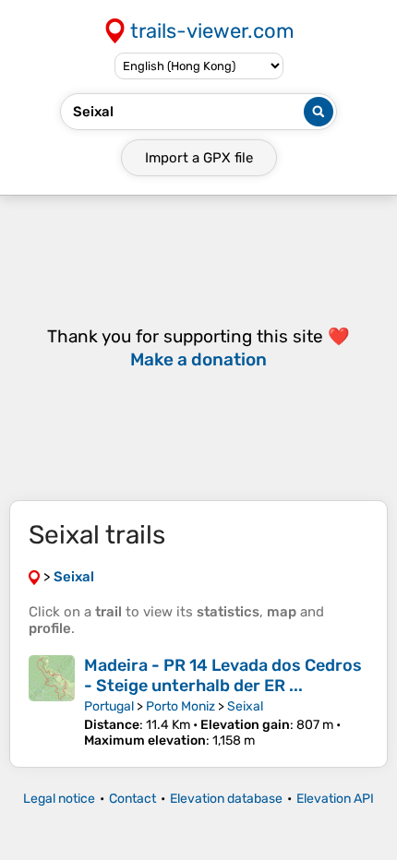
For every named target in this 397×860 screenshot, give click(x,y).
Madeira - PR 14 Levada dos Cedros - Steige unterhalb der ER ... (223, 675)
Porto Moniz (180, 706)
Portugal (109, 706)
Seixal (245, 706)
